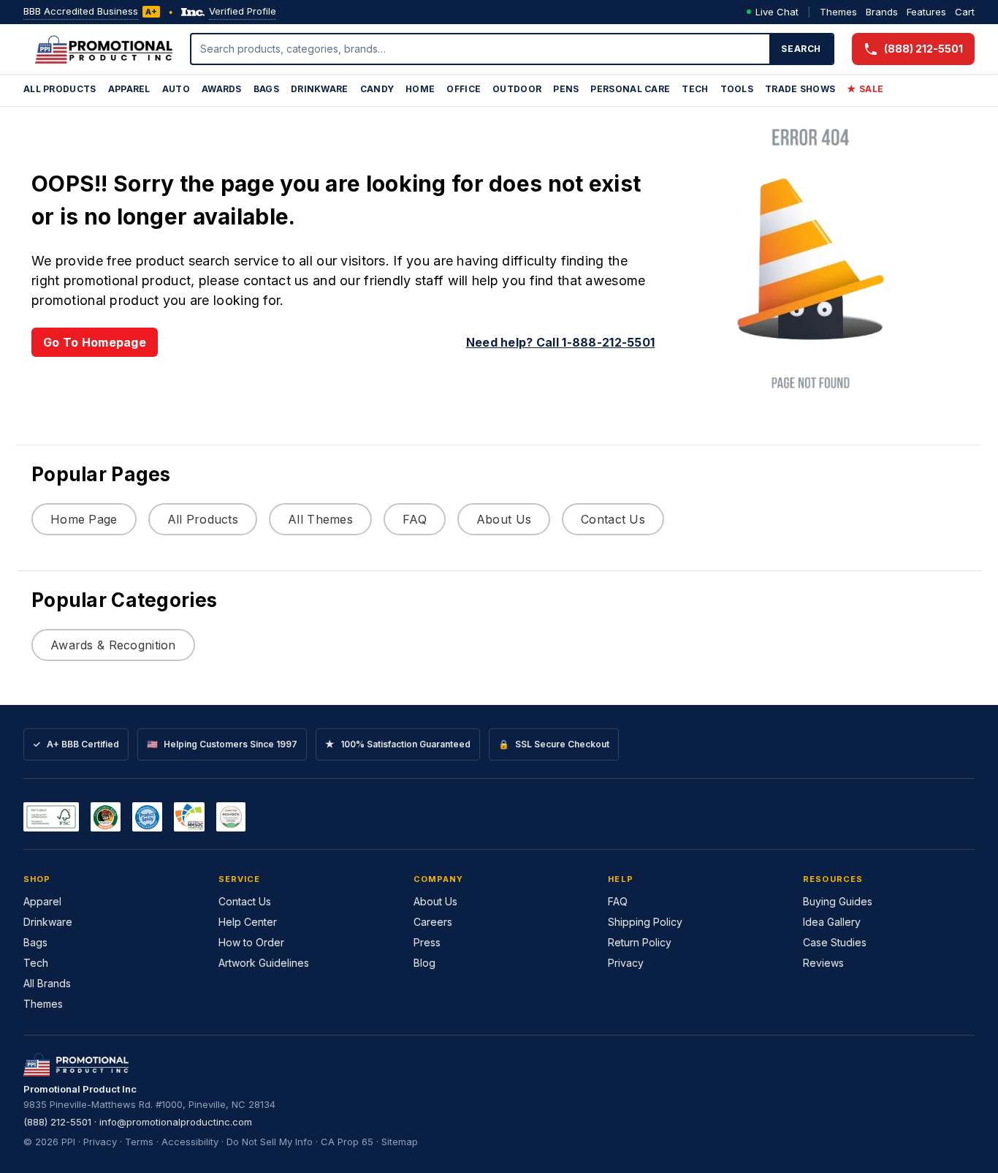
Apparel (129, 88)
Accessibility (189, 1141)
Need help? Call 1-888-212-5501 (560, 342)
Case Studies (834, 942)
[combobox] (480, 49)
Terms (139, 1141)
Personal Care (630, 88)
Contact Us (613, 519)
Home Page (84, 519)
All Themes (320, 519)
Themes (838, 12)
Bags (266, 88)
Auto (176, 88)
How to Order (251, 942)
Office (463, 88)
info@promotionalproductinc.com (175, 1122)
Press (427, 942)
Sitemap (399, 1141)
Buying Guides (837, 901)
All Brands (47, 983)
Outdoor (516, 88)
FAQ (415, 519)
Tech (695, 88)
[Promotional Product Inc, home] (103, 49)
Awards (222, 88)
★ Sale (865, 88)
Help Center (247, 922)
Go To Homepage (94, 342)
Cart (965, 12)
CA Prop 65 (347, 1141)
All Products (59, 88)
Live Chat (777, 12)
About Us (503, 519)
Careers (433, 922)
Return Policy (639, 942)
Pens (566, 88)
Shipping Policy (645, 922)
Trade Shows (800, 88)
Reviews (823, 963)
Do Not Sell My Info (269, 1141)
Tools (737, 88)
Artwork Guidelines (263, 963)
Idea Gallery (832, 922)
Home (420, 88)
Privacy (626, 963)
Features (926, 12)
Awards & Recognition (113, 645)
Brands (882, 12)
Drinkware (319, 88)
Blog (424, 963)
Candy (377, 88)
